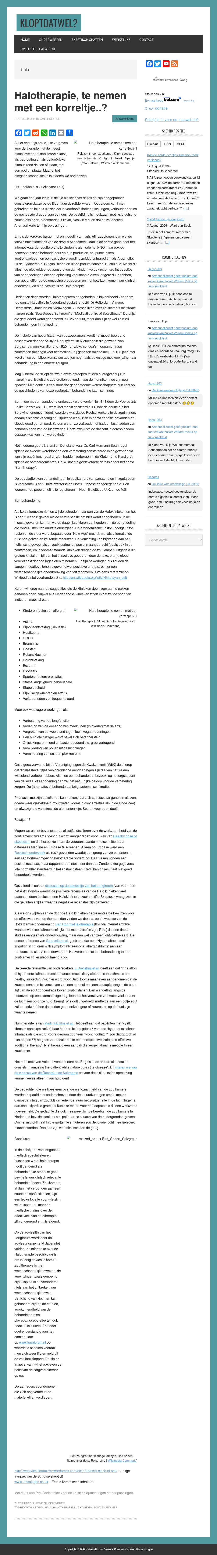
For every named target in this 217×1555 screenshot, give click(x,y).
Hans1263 (154, 269)
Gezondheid (56, 1503)
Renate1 (153, 476)
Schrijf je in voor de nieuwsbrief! (172, 119)
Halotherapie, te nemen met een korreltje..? (70, 101)
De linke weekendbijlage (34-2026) (175, 390)
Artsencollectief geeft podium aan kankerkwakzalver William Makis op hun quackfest (172, 280)
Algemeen (40, 1503)
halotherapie (63, 1507)
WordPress (136, 1549)
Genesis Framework (116, 1549)
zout (97, 1507)
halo (48, 1507)
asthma (38, 1507)
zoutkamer (109, 1507)
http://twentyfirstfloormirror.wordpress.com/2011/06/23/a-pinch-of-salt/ (65, 1470)
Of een (156, 108)
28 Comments (124, 118)
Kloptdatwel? (49, 22)
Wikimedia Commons (122, 1460)
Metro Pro (93, 1549)
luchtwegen (83, 1507)
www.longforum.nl (32, 1342)
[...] (187, 208)
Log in (149, 1549)
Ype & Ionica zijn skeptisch (165, 219)
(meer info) (188, 100)
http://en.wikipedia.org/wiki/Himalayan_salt (95, 577)
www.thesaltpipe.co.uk (31, 1481)
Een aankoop (154, 100)
